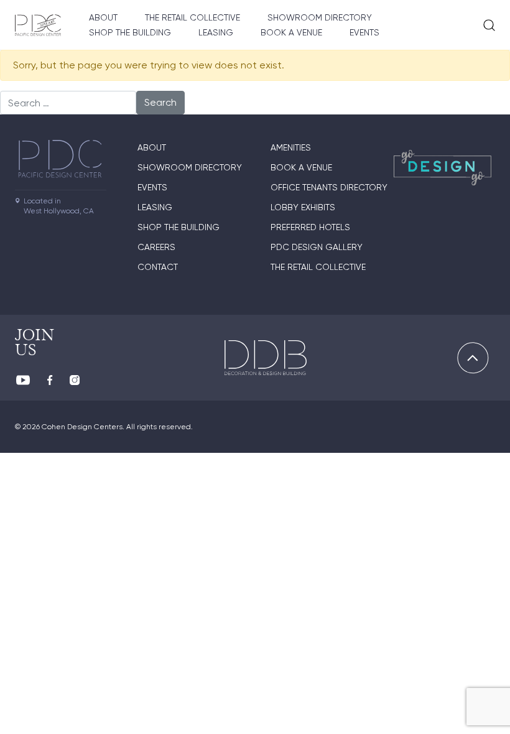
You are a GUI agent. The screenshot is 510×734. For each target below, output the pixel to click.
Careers (156, 247)
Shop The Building (130, 32)
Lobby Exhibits (303, 207)
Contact (157, 267)
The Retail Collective (192, 17)
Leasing (215, 32)
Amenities (291, 147)
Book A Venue (291, 32)
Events (364, 32)
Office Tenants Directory (329, 187)
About (103, 17)
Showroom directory (319, 17)
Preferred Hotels (310, 227)
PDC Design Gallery (317, 247)
